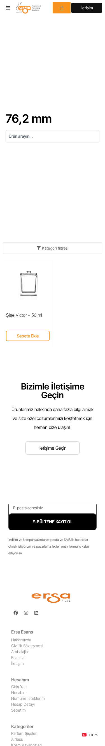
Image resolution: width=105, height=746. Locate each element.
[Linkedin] (36, 612)
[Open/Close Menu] (8, 8)
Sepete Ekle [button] (28, 336)
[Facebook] (15, 612)
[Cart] (62, 7)
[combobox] (52, 136)
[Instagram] (26, 612)
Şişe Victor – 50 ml (24, 315)
